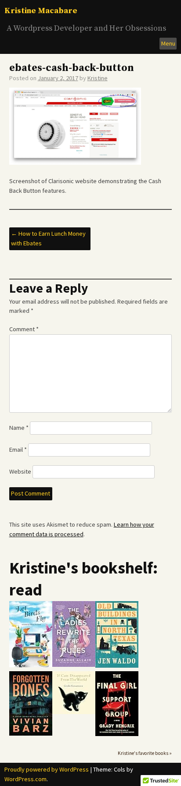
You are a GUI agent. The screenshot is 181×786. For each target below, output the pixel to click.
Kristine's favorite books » (145, 753)
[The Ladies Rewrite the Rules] (73, 665)
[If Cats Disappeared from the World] (73, 712)
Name (19, 428)
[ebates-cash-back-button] (75, 162)
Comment (24, 329)
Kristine (97, 78)
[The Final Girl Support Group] (116, 734)
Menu (168, 43)
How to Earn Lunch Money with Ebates (48, 238)
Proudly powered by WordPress (46, 769)
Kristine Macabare (40, 11)
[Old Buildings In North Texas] (116, 665)
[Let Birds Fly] (30, 665)
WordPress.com (25, 779)
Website (20, 471)
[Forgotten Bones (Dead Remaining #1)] (30, 733)
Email (18, 449)
